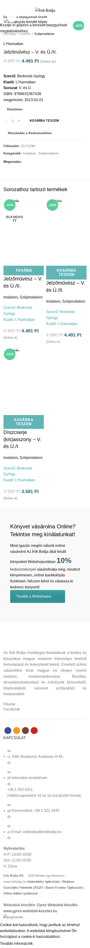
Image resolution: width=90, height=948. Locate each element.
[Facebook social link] (37, 3)
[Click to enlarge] (11, 17)
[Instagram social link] (47, 3)
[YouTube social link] (53, 3)
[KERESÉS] (84, 17)
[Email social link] (42, 3)
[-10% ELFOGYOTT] (23, 226)
